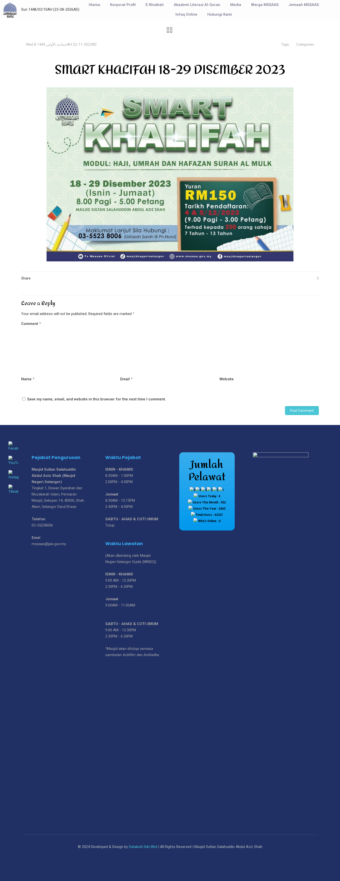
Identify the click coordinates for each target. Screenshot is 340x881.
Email (126, 379)
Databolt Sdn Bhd (143, 847)
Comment (31, 323)
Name (27, 379)
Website (227, 379)
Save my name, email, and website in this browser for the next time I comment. (96, 399)
